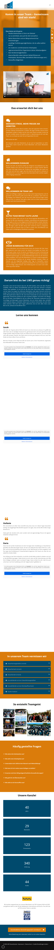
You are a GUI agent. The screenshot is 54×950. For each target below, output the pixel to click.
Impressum (21, 944)
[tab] (27, 663)
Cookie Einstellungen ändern (40, 944)
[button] (50, 5)
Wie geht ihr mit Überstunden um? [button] (15, 778)
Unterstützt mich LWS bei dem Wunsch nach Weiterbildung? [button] (22, 763)
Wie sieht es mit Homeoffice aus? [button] (14, 782)
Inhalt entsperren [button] (27, 354)
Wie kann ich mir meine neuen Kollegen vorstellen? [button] (20, 768)
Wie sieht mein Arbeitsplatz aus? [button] (14, 759)
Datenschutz (28, 944)
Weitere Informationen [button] (27, 357)
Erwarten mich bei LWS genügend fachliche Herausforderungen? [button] (24, 773)
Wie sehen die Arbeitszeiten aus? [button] (14, 754)
